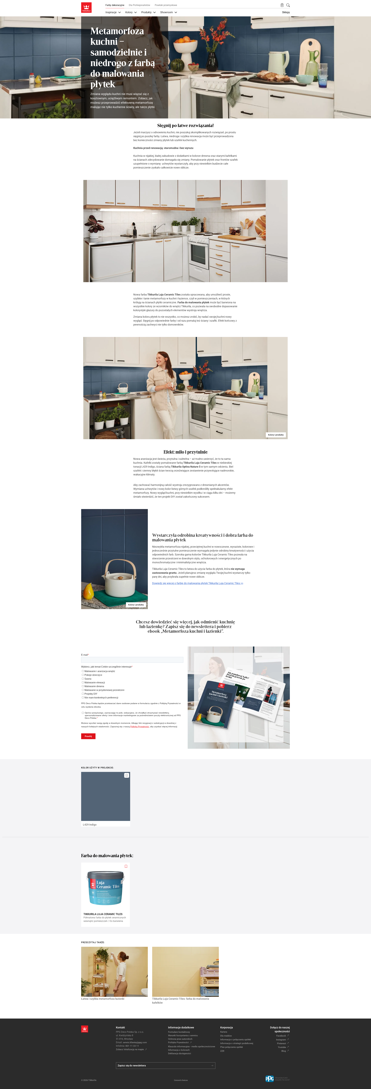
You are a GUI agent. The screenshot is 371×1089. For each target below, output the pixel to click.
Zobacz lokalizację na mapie (130, 1049)
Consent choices (181, 1080)
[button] (282, 5)
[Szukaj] (288, 5)
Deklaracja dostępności (179, 1053)
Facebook (281, 1035)
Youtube (282, 1047)
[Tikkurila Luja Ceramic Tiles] (106, 895)
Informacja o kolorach (179, 1050)
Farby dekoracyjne (115, 5)
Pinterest (281, 1043)
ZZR (222, 1051)
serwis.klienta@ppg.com (135, 1042)
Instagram (281, 1039)
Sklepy (286, 12)
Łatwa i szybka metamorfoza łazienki (102, 998)
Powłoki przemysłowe (166, 5)
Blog (283, 1051)
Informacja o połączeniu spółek (235, 1039)
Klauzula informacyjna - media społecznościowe (191, 1046)
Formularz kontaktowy (179, 1032)
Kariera (223, 1032)
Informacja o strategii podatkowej (236, 1043)
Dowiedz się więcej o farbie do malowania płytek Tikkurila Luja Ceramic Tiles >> (197, 583)
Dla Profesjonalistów (139, 5)
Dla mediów (226, 1035)
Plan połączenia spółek (231, 1047)
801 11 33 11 (132, 1046)
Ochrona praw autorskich (180, 1039)
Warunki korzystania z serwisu (183, 1035)
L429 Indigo (90, 824)
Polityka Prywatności (178, 1042)
